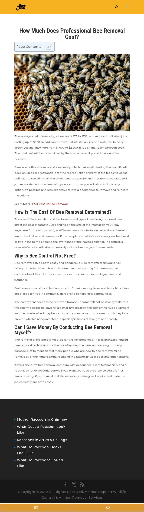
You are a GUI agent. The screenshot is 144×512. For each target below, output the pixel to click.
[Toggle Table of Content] (47, 47)
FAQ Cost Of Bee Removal (50, 204)
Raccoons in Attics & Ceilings (42, 440)
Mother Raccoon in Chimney (42, 419)
